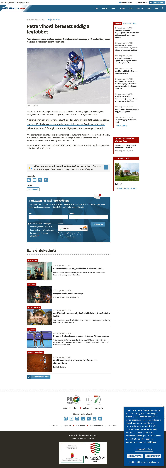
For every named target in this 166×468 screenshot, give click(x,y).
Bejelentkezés (126, 2)
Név (30, 214)
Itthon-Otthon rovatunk (125, 188)
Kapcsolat (67, 425)
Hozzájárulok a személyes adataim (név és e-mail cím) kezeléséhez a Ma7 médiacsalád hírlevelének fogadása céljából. (43, 230)
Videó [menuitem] (149, 8)
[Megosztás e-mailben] (29, 180)
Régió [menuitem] (131, 8)
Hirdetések (112, 425)
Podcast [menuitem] (140, 8)
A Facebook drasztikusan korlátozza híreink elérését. (50, 204)
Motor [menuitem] (122, 8)
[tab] (118, 23)
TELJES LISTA (121, 126)
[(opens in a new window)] (66, 418)
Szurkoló (99, 408)
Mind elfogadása (153, 456)
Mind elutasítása (135, 456)
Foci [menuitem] (96, 8)
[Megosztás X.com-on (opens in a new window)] (46, 180)
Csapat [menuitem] (105, 8)
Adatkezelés (80, 425)
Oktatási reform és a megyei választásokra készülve (125, 146)
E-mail (71, 214)
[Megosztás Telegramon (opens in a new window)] (40, 180)
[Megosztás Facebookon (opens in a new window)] (34, 180)
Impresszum (54, 425)
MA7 (65, 408)
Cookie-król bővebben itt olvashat (144, 462)
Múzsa (86, 408)
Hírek (75, 408)
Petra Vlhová (33, 189)
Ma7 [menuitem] (156, 8)
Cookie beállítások (96, 425)
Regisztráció (142, 2)
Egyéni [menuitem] (113, 8)
